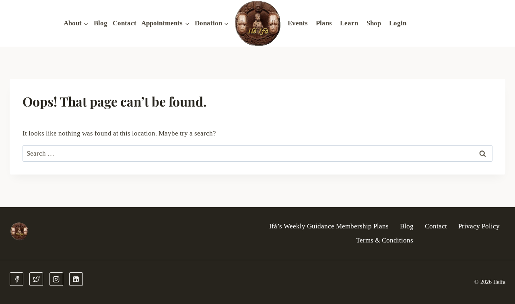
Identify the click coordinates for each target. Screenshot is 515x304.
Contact (124, 23)
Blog (100, 23)
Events (298, 23)
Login (397, 23)
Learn (349, 23)
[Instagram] (56, 279)
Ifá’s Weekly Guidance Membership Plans (329, 226)
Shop (374, 23)
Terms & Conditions (384, 240)
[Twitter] (36, 279)
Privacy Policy (479, 226)
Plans (324, 23)
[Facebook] (16, 279)
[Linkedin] (76, 279)
